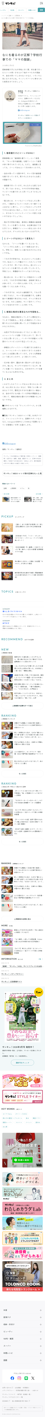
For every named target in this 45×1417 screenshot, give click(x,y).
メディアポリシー (8, 1390)
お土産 (5, 1127)
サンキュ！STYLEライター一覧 (12, 1397)
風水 (27, 1118)
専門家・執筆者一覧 (23, 1394)
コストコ (19, 1122)
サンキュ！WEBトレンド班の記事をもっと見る (22, 474)
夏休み (38, 1122)
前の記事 (6, 494)
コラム (22, 488)
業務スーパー (7, 1122)
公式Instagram (25, 110)
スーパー (21, 10)
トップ (3, 15)
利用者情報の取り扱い (23, 1390)
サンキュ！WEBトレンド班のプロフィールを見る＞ (29, 116)
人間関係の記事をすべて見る (22, 706)
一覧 (39, 959)
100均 (12, 10)
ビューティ (8, 1331)
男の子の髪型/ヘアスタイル (12, 1118)
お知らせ (35, 1390)
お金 (5, 1310)
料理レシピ (32, 10)
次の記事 (39, 494)
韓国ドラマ (37, 1118)
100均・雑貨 (8, 1338)
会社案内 (5, 1401)
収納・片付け (9, 1324)
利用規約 (26, 1388)
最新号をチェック (22, 1063)
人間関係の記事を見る (22, 919)
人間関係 (17, 15)
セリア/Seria (7, 1114)
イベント (29, 1122)
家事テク (7, 1317)
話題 (41, 10)
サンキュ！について (8, 1394)
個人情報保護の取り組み (20, 1401)
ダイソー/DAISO (21, 1114)
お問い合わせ (6, 1388)
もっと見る (22, 774)
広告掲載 (18, 1388)
